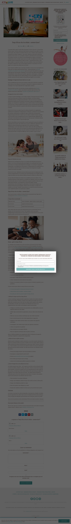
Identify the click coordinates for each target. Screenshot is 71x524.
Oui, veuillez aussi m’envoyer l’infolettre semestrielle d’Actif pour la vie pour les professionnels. (33, 266)
